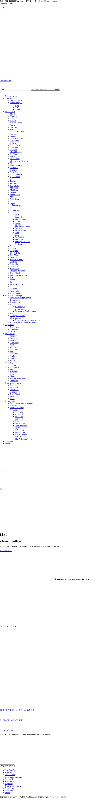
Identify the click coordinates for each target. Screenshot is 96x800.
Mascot (13, 192)
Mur (11, 197)
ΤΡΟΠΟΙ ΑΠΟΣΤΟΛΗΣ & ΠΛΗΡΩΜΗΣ (17, 710)
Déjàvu (13, 143)
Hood (12, 399)
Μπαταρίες (14, 376)
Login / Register (6, 3)
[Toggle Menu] (1, 92)
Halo (17, 421)
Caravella (18, 217)
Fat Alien (13, 154)
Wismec (13, 347)
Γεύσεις (13, 331)
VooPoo (13, 345)
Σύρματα (13, 372)
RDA (17, 107)
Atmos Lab (19, 414)
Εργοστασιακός (16, 100)
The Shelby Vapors (22, 226)
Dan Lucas (14, 141)
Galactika (14, 168)
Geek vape (14, 343)
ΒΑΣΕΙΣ (13, 405)
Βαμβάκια (14, 369)
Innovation (14, 390)
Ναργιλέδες (9, 325)
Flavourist (19, 417)
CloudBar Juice (16, 138)
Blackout (13, 127)
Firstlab (13, 156)
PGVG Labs (15, 253)
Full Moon (19, 419)
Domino (13, 385)
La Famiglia (19, 237)
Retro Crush (20, 132)
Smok (12, 358)
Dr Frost (13, 150)
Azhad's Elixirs (16, 123)
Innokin (13, 340)
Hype (12, 179)
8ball (12, 118)
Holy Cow (14, 172)
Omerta (13, 212)
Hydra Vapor (15, 177)
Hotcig (12, 360)
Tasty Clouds (15, 273)
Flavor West (15, 159)
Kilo (12, 208)
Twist (12, 282)
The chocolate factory (18, 275)
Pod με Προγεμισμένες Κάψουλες (23, 322)
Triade (12, 280)
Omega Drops (15, 206)
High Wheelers (16, 174)
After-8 (13, 120)
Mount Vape (15, 194)
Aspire (12, 356)
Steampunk (14, 268)
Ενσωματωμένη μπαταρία (20, 298)
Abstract (18, 244)
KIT (11, 304)
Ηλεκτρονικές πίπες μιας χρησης (28, 320)
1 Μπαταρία (15, 300)
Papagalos (14, 251)
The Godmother (21, 219)
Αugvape (13, 349)
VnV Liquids (15, 293)
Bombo (13, 134)
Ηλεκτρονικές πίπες (18, 316)
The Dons (19, 239)
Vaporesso (14, 338)
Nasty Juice (14, 199)
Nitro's (12, 201)
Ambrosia (19, 412)
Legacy (18, 224)
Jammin (13, 181)
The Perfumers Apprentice (25, 439)
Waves (17, 215)
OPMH (13, 248)
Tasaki (12, 396)
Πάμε (57, 89)
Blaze (12, 129)
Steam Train (15, 266)
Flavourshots (10, 112)
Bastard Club (20, 423)
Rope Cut (14, 257)
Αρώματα (14, 410)
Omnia (12, 246)
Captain (13, 136)
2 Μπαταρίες (15, 302)
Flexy (12, 163)
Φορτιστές (14, 365)
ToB (12, 277)
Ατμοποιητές (10, 98)
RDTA (17, 109)
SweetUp (18, 228)
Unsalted (13, 289)
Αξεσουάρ (14, 329)
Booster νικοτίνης (17, 408)
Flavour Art (14, 387)
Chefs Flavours (21, 425)
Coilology (14, 354)
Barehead (14, 125)
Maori (12, 114)
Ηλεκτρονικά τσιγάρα (13, 295)
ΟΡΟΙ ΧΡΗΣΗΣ (6, 730)
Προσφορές (9, 441)
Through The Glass (22, 242)
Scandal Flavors (16, 260)
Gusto (17, 221)
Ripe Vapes (14, 255)
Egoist (17, 428)
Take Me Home (6, 551)
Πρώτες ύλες (10, 401)
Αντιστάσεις (10, 334)
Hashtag (13, 170)
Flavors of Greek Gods (19, 161)
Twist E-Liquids (16, 284)
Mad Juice (14, 190)
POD (12, 313)
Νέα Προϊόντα (10, 96)
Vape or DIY (20, 432)
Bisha (17, 235)
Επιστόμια (14, 381)
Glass (12, 374)
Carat (17, 233)
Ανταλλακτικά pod (17, 378)
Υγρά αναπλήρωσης (13, 383)
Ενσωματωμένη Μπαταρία (25, 311)
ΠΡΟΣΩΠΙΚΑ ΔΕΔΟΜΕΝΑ (11, 720)
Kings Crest (14, 186)
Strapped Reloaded (17, 271)
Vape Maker (15, 291)
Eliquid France (16, 152)
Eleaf (12, 351)
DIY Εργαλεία (16, 367)
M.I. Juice (14, 188)
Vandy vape (14, 336)
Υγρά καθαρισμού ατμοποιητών (22, 403)
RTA (17, 105)
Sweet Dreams (20, 230)
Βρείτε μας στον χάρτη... (8, 626)
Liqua (12, 203)
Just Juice (14, 183)
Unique (13, 286)
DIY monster (20, 430)
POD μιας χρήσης (17, 318)
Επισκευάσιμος (16, 103)
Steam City (14, 264)
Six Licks (14, 262)
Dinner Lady (15, 145)
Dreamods (14, 147)
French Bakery (16, 165)
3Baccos (13, 116)
